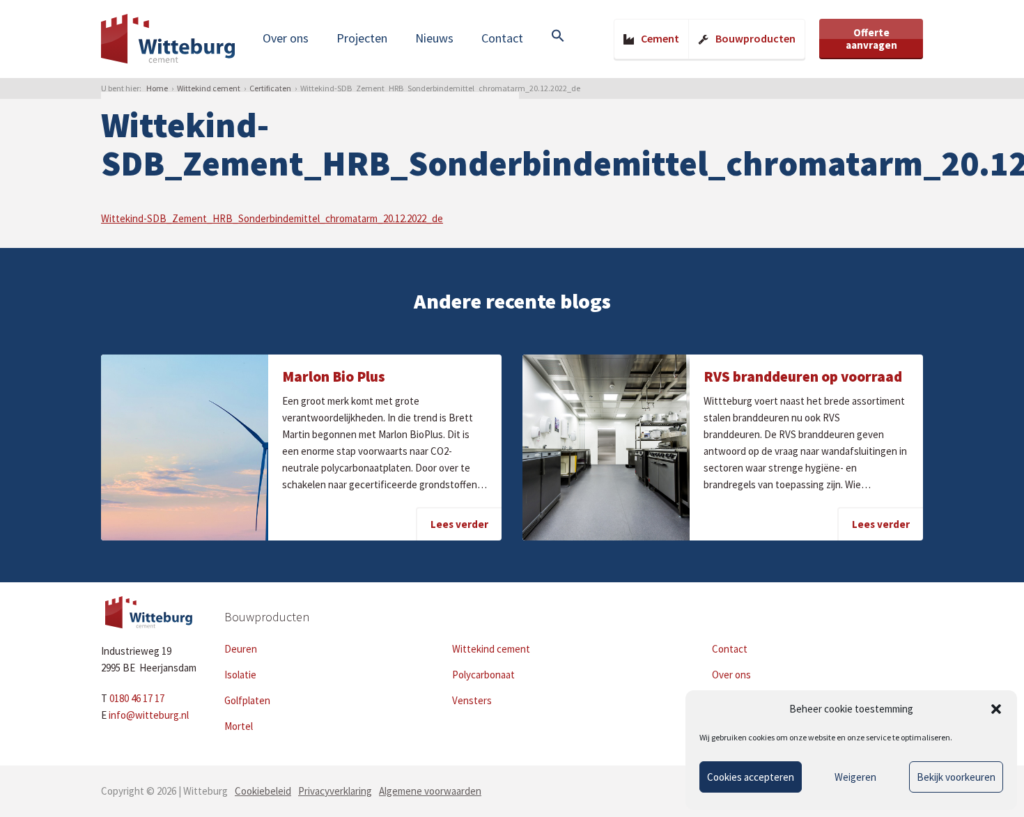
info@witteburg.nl (149, 715)
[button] (996, 709)
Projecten (361, 38)
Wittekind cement (208, 88)
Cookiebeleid (263, 790)
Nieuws (434, 38)
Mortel (238, 726)
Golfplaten (247, 700)
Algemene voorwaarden (430, 790)
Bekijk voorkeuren (956, 777)
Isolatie (240, 674)
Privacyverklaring (335, 790)
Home (157, 88)
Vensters (472, 700)
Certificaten (270, 88)
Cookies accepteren (750, 777)
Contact (502, 38)
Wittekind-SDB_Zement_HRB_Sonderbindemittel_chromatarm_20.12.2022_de (272, 218)
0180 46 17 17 (136, 698)
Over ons (286, 38)
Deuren (240, 648)
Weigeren (855, 777)
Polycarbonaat (483, 674)
